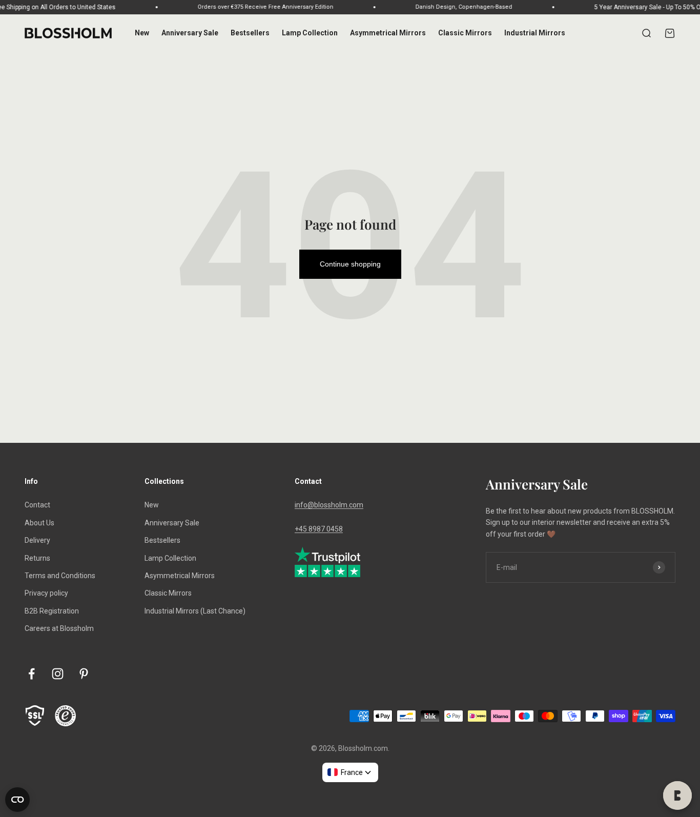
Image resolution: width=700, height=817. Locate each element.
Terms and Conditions (60, 575)
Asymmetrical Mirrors (388, 33)
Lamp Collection (310, 33)
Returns (37, 558)
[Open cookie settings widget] (17, 799)
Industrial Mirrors (534, 33)
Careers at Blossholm (59, 628)
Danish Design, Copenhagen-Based (454, 7)
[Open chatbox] (677, 795)
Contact (37, 505)
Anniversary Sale (189, 33)
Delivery (37, 540)
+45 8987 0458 (319, 529)
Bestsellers (250, 33)
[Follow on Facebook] (31, 674)
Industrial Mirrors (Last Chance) (195, 611)
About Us (39, 523)
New (142, 33)
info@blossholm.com (329, 505)
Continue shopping (350, 264)
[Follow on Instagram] (58, 674)
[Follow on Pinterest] (84, 674)
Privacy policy (46, 593)
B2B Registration (52, 611)
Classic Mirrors (465, 33)
